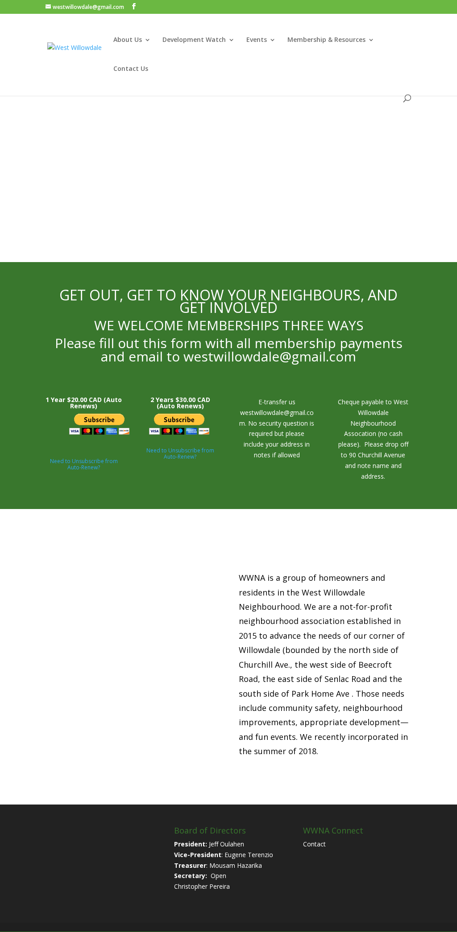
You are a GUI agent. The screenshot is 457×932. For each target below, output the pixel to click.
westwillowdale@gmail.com (269, 356)
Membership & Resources (326, 40)
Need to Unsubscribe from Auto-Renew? (84, 464)
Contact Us (130, 69)
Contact (314, 844)
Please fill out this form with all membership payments (229, 343)
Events (256, 40)
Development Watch (194, 40)
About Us (127, 40)
